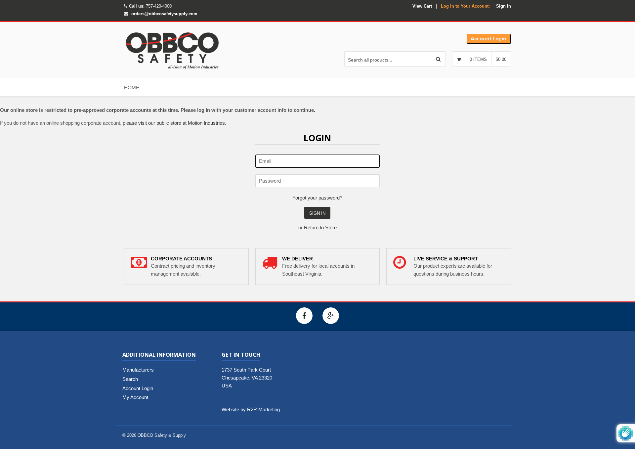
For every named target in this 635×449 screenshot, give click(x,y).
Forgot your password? (317, 198)
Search (130, 379)
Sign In (503, 6)
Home (131, 87)
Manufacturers (138, 370)
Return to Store (320, 227)
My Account (135, 397)
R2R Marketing (263, 409)
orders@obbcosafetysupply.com (164, 13)
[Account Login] (489, 42)
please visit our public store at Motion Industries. (174, 123)
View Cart (422, 6)
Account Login (137, 388)
